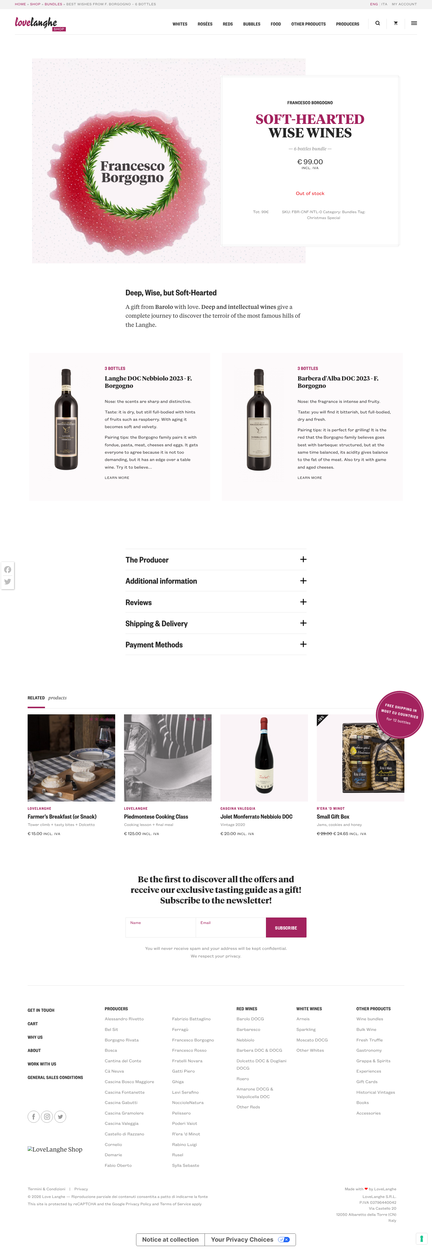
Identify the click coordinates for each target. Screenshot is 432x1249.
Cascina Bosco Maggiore (129, 1081)
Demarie (113, 1154)
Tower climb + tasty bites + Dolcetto (61, 824)
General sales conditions (55, 1077)
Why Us (35, 1037)
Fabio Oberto (118, 1165)
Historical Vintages (375, 1092)
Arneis (303, 1018)
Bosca (111, 1050)
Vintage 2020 (232, 824)
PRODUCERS (116, 1008)
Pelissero (181, 1113)
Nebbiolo (245, 1040)
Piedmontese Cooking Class (156, 816)
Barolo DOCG (250, 1018)
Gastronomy (369, 1050)
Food (276, 24)
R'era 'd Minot (331, 808)
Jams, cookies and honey (339, 824)
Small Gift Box (333, 816)
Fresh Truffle (369, 1040)
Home (20, 4)
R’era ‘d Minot (186, 1134)
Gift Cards (367, 1081)
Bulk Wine (366, 1029)
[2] (169, 160)
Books (362, 1102)
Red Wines (247, 1008)
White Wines (309, 1008)
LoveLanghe (39, 808)
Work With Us (42, 1064)
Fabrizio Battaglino (191, 1018)
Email (205, 922)
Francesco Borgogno (193, 1040)
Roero (243, 1078)
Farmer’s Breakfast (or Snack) (62, 816)
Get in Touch (41, 1010)
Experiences (368, 1071)
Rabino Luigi (184, 1144)
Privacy (81, 1188)
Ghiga (178, 1081)
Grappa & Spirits (373, 1060)
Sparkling (306, 1029)
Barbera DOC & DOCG (259, 1050)
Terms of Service (175, 1203)
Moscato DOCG (312, 1040)
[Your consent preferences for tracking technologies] (421, 1238)
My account (404, 4)
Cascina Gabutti (121, 1102)
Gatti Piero (183, 1071)
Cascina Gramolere (124, 1113)
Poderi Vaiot (184, 1123)
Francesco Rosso (189, 1050)
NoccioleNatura (188, 1102)
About (34, 1050)
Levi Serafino (185, 1092)
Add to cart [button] (43, 845)
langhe (36, 24)
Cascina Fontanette (125, 1092)
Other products (309, 24)
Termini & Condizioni (46, 1188)
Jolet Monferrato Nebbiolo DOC (256, 816)
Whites (180, 24)
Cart (33, 1023)
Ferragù (180, 1029)
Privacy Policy (138, 1203)
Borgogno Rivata (122, 1040)
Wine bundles (369, 1018)
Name (135, 922)
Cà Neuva (114, 1071)
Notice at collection (170, 1239)
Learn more (117, 478)
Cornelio (113, 1144)
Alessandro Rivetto (124, 1018)
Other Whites (310, 1050)
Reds (228, 24)
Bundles (53, 4)
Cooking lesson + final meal (148, 824)
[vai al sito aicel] (55, 1157)
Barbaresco (248, 1029)
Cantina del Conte (123, 1060)
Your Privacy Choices (242, 1239)
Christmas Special (323, 217)
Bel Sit (111, 1029)
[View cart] (395, 24)
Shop (35, 4)
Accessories (368, 1113)
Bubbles (252, 24)
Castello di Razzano (124, 1134)
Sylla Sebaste (185, 1165)
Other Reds (248, 1107)
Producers (347, 24)
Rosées (205, 24)
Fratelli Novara (187, 1060)
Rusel (177, 1154)
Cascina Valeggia (237, 808)
